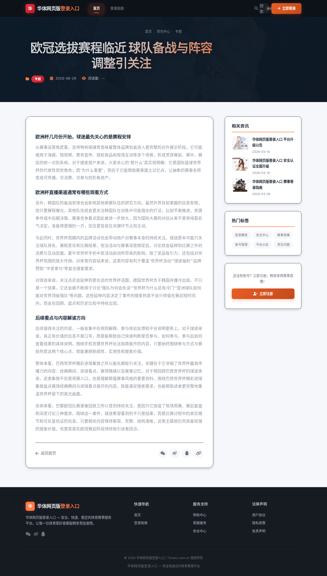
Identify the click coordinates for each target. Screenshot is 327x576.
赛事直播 (283, 235)
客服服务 (199, 523)
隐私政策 (258, 523)
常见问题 (283, 244)
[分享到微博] (175, 453)
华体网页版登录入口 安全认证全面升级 (272, 163)
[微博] (36, 534)
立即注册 (266, 294)
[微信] (28, 534)
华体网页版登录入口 (142, 566)
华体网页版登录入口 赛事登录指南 (272, 184)
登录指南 (117, 8)
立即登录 (289, 8)
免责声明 (258, 531)
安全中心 (262, 235)
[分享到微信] (163, 453)
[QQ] (43, 534)
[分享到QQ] (187, 453)
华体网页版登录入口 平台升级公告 (272, 142)
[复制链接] (198, 453)
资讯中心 (163, 31)
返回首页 (48, 453)
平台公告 (262, 244)
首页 (96, 8)
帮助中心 (199, 515)
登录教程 (241, 235)
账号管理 (241, 244)
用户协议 (258, 515)
